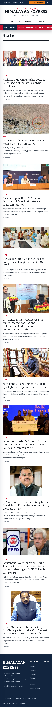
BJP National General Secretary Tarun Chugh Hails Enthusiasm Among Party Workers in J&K (26, 505)
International (35, 688)
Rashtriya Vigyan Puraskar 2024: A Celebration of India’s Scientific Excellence (24, 83)
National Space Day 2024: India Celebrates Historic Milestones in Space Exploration (23, 201)
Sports (32, 684)
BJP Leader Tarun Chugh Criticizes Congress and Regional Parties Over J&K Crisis (24, 262)
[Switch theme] (47, 2)
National (20, 21)
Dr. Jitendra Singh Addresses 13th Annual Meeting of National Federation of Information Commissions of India (23, 325)
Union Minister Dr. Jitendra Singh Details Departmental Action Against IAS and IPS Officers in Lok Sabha (25, 630)
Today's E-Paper (37, 2)
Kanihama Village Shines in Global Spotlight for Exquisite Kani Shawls (24, 385)
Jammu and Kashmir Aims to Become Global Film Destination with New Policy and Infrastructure (25, 444)
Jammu (12, 21)
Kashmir (28, 21)
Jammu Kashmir (40, 21)
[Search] (47, 22)
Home (5, 21)
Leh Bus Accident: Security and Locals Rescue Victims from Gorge (25, 142)
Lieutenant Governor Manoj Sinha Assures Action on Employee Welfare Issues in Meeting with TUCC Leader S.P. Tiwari (25, 568)
